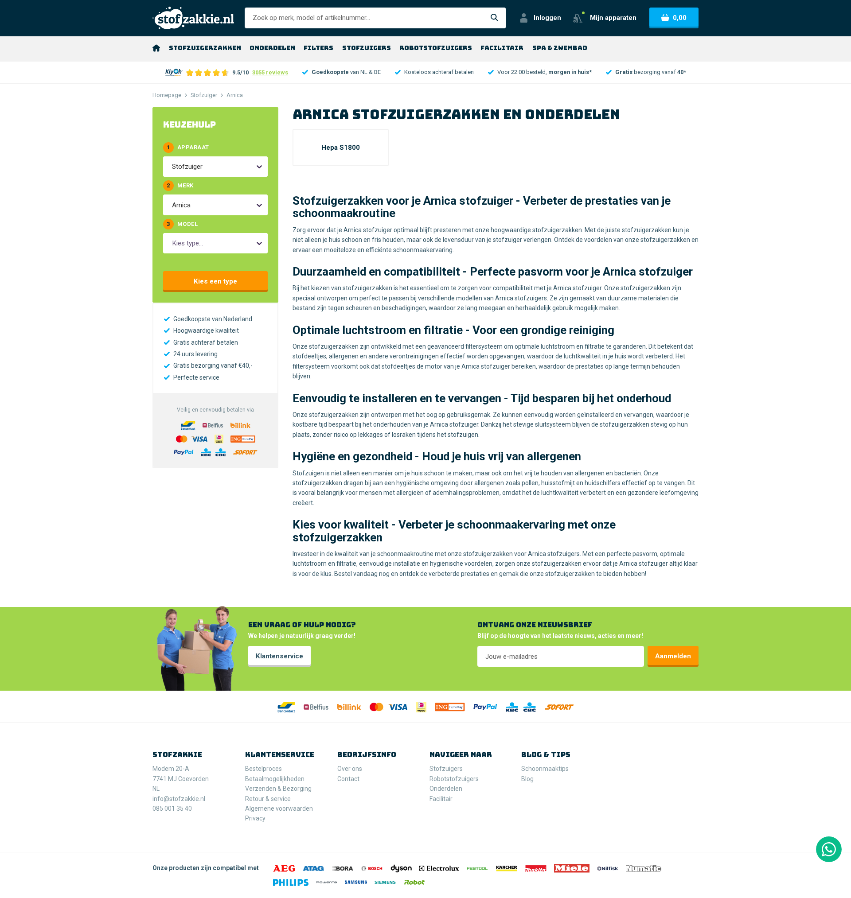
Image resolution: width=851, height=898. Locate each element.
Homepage (166, 95)
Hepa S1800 (340, 148)
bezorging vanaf (650, 72)
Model (182, 224)
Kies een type (215, 281)
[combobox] (173, 166)
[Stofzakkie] (193, 18)
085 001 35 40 (172, 808)
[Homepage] (156, 48)
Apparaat (188, 147)
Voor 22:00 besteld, (544, 72)
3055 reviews (270, 72)
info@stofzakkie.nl (178, 798)
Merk (180, 185)
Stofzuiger (204, 95)
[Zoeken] (494, 18)
